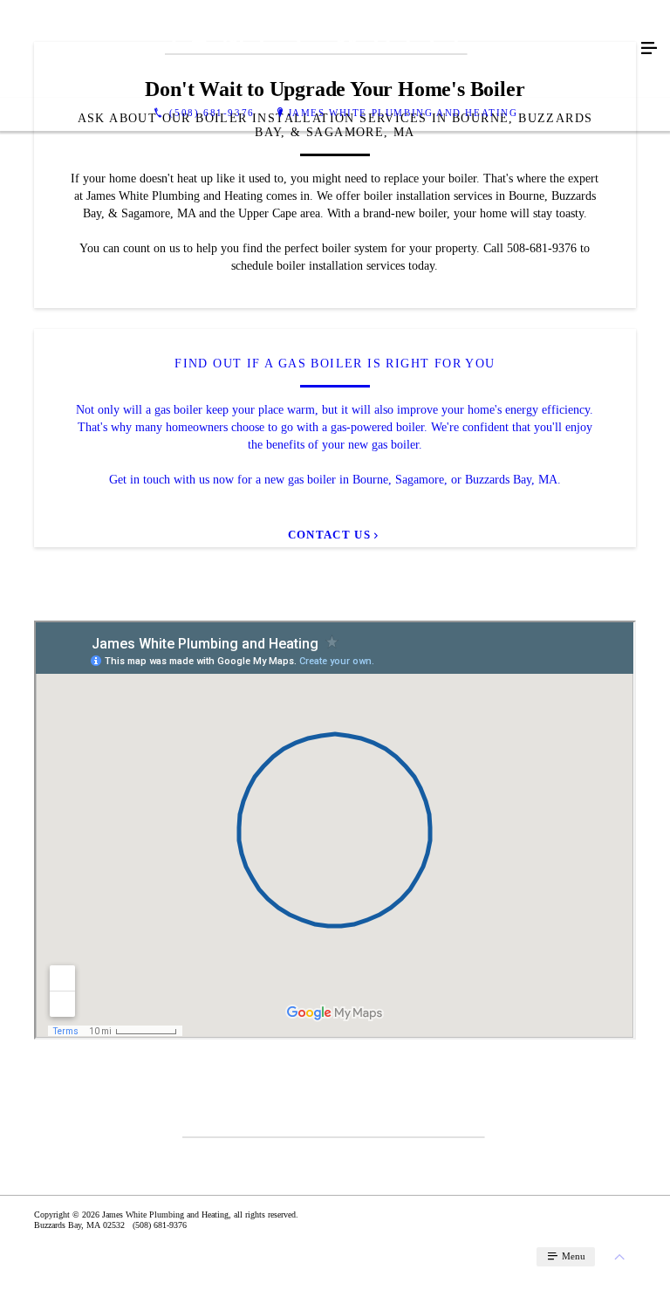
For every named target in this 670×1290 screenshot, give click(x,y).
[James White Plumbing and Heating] (317, 49)
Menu (572, 1256)
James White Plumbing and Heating (403, 112)
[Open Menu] (649, 49)
